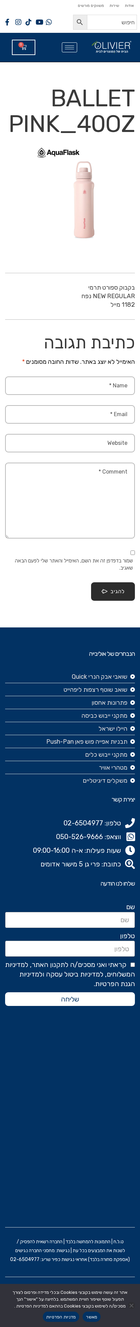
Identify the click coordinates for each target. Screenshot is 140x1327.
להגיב (117, 591)
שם (130, 907)
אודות (129, 5)
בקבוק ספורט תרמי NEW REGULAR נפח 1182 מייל (108, 296)
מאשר (91, 1316)
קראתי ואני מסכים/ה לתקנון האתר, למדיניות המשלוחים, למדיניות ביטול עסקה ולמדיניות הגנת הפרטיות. (70, 974)
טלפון (127, 936)
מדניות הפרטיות (61, 1316)
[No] (131, 1305)
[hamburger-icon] (69, 47)
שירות (114, 5)
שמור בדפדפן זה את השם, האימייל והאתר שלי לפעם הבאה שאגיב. (74, 564)
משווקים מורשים (91, 5)
